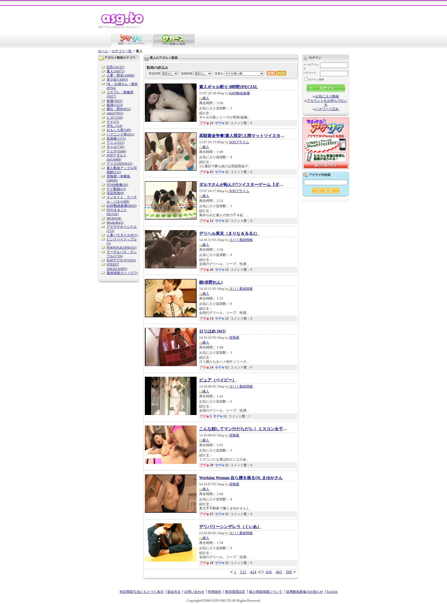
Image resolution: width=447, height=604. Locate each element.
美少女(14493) (117, 79)
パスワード (309, 72)
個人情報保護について (265, 592)
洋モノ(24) (114, 126)
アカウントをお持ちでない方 (327, 103)
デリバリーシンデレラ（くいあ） (230, 527)
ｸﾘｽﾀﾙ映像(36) (117, 185)
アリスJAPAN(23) (119, 163)
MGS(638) (114, 218)
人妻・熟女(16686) (121, 75)
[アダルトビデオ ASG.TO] (122, 25)
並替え (219, 73)
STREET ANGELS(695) (117, 266)
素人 (206, 98)
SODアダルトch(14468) (116, 157)
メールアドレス (311, 66)
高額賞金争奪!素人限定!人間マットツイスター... (243, 136)
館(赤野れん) (210, 282)
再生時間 (154, 73)
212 (243, 572)
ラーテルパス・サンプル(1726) (122, 254)
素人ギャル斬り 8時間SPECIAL (228, 87)
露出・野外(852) (119, 109)
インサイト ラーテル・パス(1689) (122, 199)
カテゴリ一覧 (121, 51)
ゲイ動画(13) (116, 189)
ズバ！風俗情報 (241, 240)
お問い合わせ (194, 592)
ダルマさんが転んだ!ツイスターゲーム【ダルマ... (243, 185)
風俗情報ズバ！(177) (122, 273)
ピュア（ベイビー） (217, 380)
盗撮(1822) (115, 101)
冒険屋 (234, 337)
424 (253, 572)
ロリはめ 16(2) (212, 331)
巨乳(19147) (115, 67)
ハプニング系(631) (120, 134)
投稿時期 (186, 73)
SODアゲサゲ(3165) (121, 260)
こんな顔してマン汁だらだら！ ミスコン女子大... (243, 429)
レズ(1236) (115, 117)
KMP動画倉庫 (239, 93)
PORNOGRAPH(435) (121, 248)
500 (289, 572)
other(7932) (115, 113)
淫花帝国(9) (115, 193)
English (332, 592)
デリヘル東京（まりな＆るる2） (229, 233)
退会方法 (174, 592)
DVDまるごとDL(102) (117, 212)
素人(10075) (115, 71)
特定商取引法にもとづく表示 (141, 592)
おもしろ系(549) (119, 130)
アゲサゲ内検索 (320, 175)
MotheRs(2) (115, 222)
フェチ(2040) (116, 151)
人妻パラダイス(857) (122, 235)
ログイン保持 (316, 79)
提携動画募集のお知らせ (304, 592)
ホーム (103, 51)
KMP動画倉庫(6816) (122, 206)
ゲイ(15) (113, 122)
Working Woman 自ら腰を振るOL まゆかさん (241, 478)
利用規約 (214, 592)
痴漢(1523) (115, 105)
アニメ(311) (115, 143)
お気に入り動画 (327, 96)
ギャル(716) (115, 147)
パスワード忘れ (327, 109)
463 (279, 572)
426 (269, 572)
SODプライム (239, 142)
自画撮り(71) (116, 138)
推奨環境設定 (235, 592)
